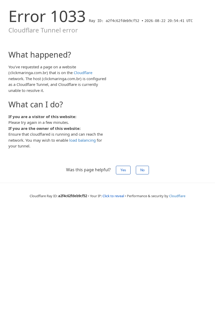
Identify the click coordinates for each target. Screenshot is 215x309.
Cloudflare (83, 72)
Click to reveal (113, 196)
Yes (123, 170)
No (142, 170)
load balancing (82, 140)
